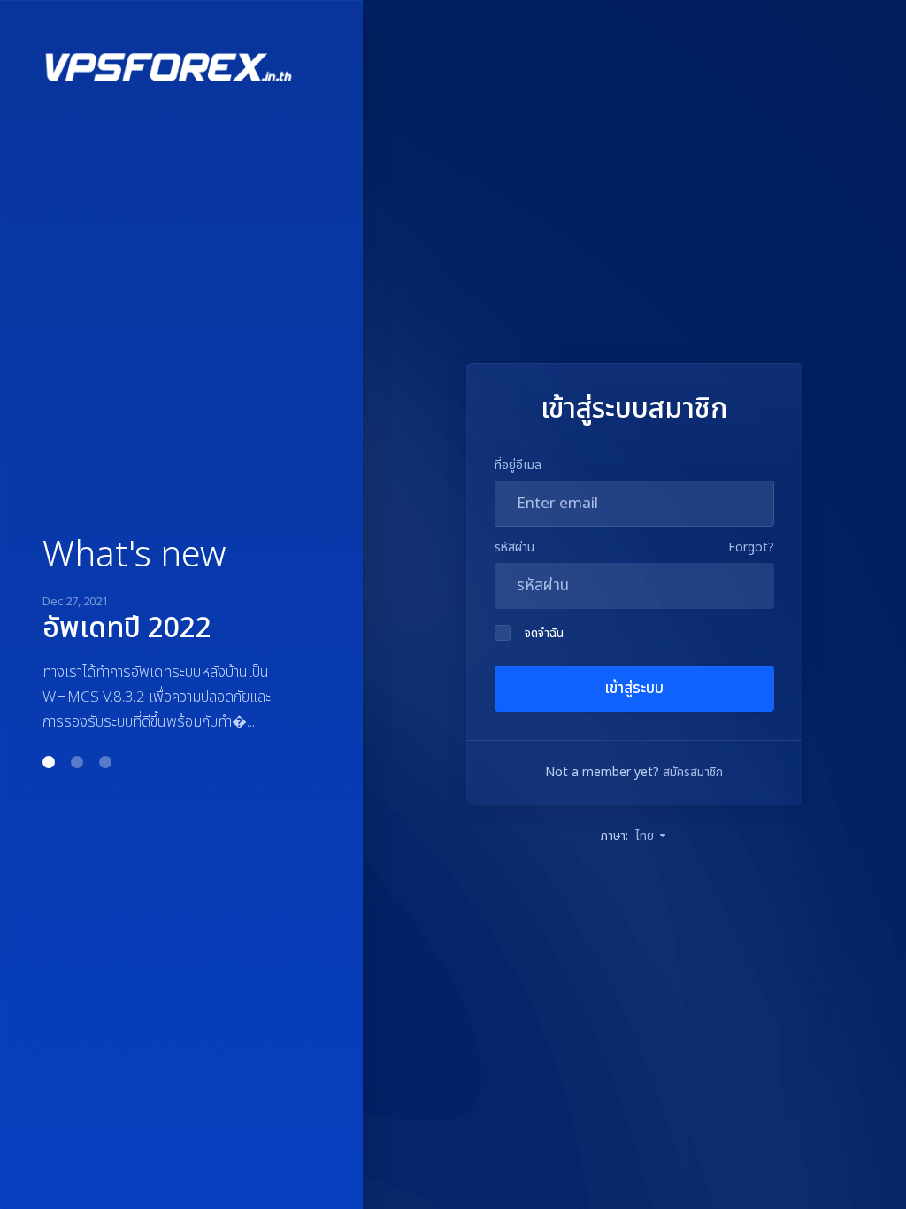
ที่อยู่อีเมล (518, 465)
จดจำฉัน (544, 633)
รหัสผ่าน (514, 547)
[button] (48, 762)
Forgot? (751, 547)
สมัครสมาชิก (693, 772)
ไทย (646, 836)
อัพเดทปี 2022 (126, 628)
